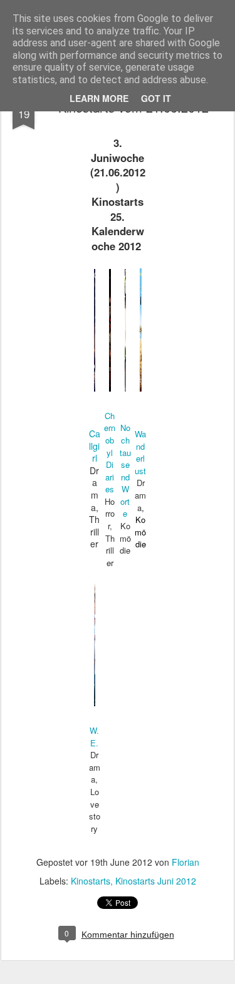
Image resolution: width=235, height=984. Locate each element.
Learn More (99, 98)
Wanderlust (140, 452)
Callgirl (94, 445)
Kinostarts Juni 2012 (155, 881)
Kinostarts (90, 881)
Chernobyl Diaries (109, 452)
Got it (156, 98)
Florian (185, 862)
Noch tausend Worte (125, 470)
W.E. (94, 736)
